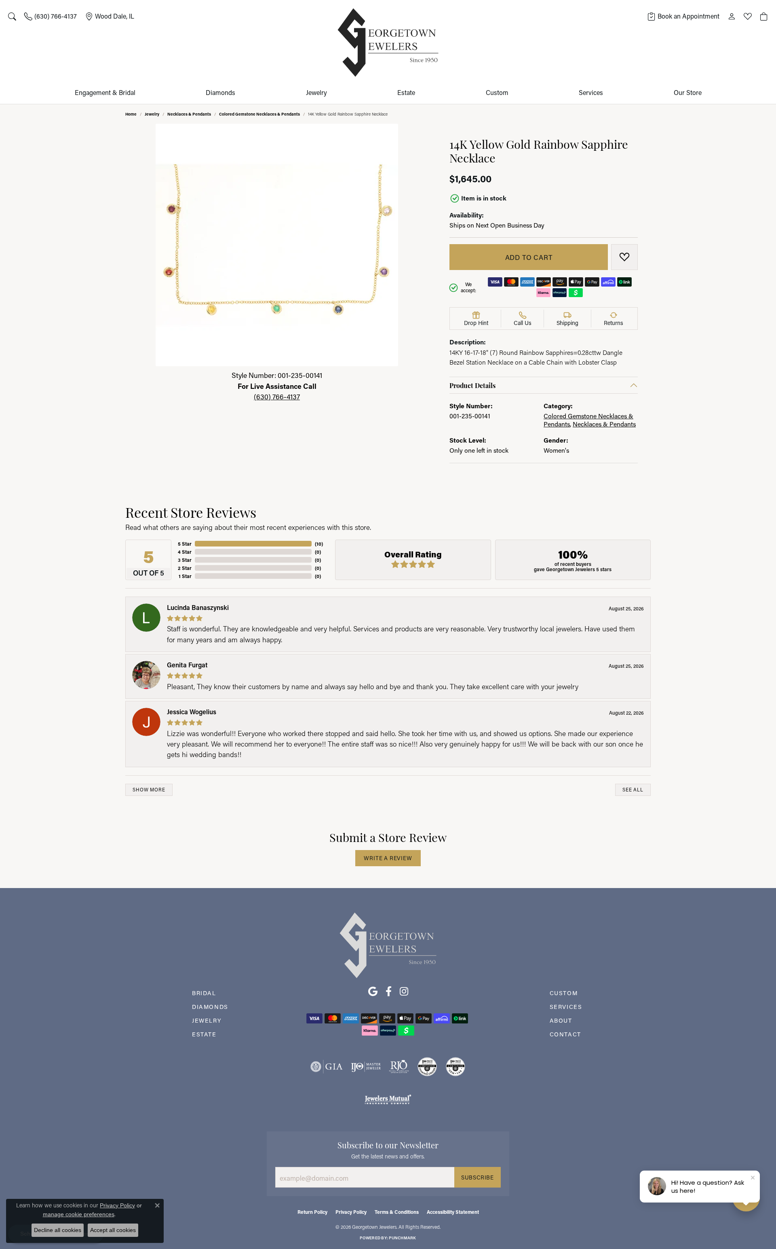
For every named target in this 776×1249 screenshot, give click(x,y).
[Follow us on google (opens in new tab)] (372, 991)
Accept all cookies (113, 1230)
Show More (149, 790)
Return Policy (312, 1212)
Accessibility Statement (453, 1212)
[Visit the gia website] (326, 1067)
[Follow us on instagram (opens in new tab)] (404, 991)
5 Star (185, 543)
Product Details (472, 385)
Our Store (688, 92)
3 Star (185, 560)
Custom (497, 92)
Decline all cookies (57, 1230)
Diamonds (220, 92)
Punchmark (402, 1238)
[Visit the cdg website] (427, 1067)
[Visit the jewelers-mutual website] (388, 1099)
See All (632, 790)
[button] (12, 16)
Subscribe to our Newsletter (388, 1144)
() (319, 543)
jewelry (152, 114)
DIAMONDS (210, 1007)
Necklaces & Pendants (189, 114)
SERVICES (566, 1007)
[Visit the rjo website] (399, 1067)
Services (591, 92)
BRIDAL (204, 993)
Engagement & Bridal (105, 92)
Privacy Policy (351, 1212)
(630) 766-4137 (277, 396)
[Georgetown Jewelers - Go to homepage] (388, 944)
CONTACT (565, 1034)
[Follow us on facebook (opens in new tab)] (389, 991)
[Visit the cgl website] (455, 1067)
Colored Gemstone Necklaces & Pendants (259, 114)
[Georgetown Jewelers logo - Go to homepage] (388, 42)
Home (131, 114)
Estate (406, 92)
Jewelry (316, 92)
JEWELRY (206, 1020)
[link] (50, 16)
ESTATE (204, 1034)
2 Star (185, 568)
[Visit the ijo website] (366, 1067)
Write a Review (388, 858)
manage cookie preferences (78, 1214)
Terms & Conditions (397, 1212)
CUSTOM (564, 993)
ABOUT (561, 1020)
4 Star (185, 552)
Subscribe (477, 1177)
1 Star (185, 576)
